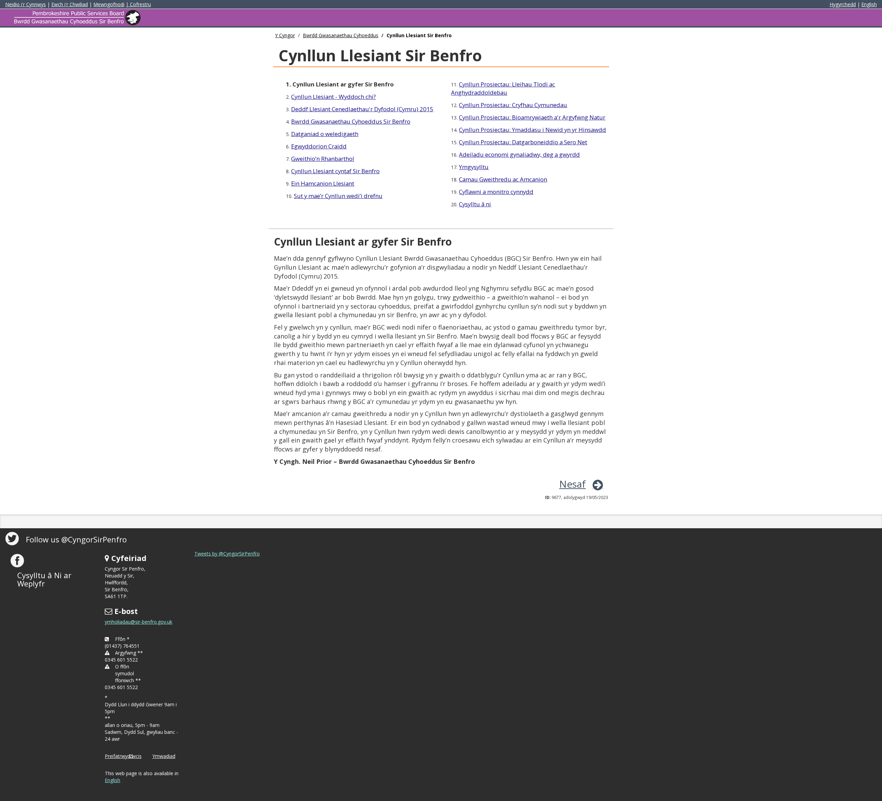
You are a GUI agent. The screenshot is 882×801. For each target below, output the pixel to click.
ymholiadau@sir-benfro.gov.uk (138, 621)
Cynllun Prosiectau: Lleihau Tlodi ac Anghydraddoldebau (503, 88)
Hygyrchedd (843, 4)
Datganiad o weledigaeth (324, 134)
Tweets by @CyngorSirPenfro (227, 553)
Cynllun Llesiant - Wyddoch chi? (333, 97)
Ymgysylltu (474, 167)
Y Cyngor (285, 35)
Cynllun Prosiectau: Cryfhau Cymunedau (513, 105)
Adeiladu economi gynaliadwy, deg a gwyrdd (519, 154)
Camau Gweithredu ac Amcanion (503, 179)
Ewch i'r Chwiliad (69, 4)
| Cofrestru (138, 4)
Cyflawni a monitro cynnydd (496, 192)
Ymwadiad (163, 756)
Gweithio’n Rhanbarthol (322, 159)
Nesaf (572, 483)
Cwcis (135, 756)
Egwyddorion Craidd (319, 146)
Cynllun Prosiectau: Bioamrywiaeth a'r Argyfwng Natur (532, 117)
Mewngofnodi (108, 4)
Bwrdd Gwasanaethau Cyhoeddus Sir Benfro (350, 121)
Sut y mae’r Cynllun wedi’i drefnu (338, 196)
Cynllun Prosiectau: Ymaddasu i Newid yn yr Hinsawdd (532, 130)
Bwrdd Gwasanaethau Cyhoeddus (340, 35)
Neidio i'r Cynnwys (25, 4)
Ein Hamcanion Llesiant (322, 183)
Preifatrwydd (119, 756)
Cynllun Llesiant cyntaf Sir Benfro (335, 171)
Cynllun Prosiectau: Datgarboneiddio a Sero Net (523, 142)
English (869, 4)
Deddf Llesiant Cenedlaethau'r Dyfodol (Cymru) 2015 (362, 109)
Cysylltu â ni (475, 204)
